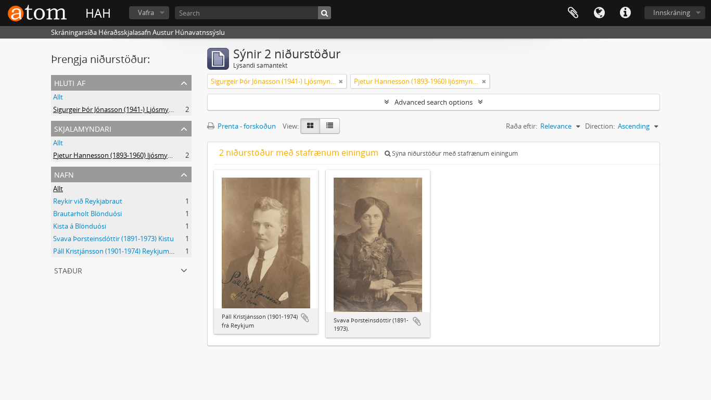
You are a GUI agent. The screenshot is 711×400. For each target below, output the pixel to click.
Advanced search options (434, 102)
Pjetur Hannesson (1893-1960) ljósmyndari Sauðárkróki (138, 155)
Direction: (600, 126)
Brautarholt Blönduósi (87, 213)
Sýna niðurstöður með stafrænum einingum (454, 153)
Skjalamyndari (82, 128)
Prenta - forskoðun (246, 126)
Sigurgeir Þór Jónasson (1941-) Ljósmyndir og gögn (130, 109)
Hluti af (69, 82)
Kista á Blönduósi (79, 226)
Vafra (146, 12)
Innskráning (671, 12)
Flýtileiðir (625, 13)
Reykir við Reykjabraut (87, 201)
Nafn (64, 174)
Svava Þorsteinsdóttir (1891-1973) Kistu (113, 238)
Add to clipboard (305, 317)
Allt (58, 97)
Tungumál (599, 13)
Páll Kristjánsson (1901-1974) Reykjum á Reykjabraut (133, 251)
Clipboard (573, 13)
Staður (68, 269)
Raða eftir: (521, 126)
